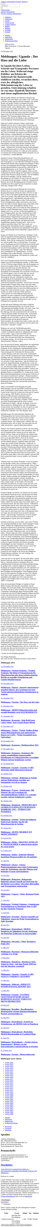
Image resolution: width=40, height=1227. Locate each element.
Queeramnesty (5, 10)
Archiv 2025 (9, 1064)
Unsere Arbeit (9, 23)
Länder (7, 21)
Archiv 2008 (9, 1096)
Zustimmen (7, 1204)
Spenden (8, 30)
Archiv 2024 (9, 1066)
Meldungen (8, 19)
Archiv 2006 (9, 1099)
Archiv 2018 (9, 1077)
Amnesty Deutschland (8, 2)
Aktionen (8, 17)
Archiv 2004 (9, 1103)
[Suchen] (2, 8)
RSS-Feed (8, 1126)
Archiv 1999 (9, 1112)
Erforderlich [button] (5, 1202)
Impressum (8, 37)
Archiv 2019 (9, 1075)
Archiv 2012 (9, 1088)
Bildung (7, 28)
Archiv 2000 (9, 1110)
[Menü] (4, 4)
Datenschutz (9, 39)
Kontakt (7, 32)
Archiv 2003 (9, 1105)
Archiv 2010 (9, 1092)
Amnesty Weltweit (21, 2)
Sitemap (7, 35)
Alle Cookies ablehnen (8, 1225)
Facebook (8, 1128)
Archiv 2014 (9, 1084)
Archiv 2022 (9, 1070)
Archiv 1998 (9, 1114)
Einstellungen (6, 1200)
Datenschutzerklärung (8, 1196)
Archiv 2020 (9, 1073)
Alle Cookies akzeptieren (24, 1225)
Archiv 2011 (9, 1090)
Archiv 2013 (9, 1086)
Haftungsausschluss (11, 41)
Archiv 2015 (9, 1083)
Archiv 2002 (9, 1107)
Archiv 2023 (9, 1068)
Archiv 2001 (9, 1108)
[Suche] (2, 4)
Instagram (8, 1130)
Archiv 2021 (9, 1072)
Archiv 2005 (9, 1101)
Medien (7, 26)
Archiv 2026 (9, 1062)
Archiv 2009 (9, 1094)
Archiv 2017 (9, 1079)
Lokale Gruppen (10, 24)
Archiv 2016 (9, 1081)
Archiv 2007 (9, 1097)
